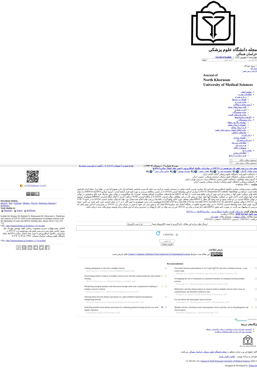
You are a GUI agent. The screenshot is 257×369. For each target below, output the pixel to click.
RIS (10, 203)
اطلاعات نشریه (245, 94)
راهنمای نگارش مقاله (236, 122)
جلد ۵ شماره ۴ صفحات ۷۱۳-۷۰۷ (119, 166)
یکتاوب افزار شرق (227, 356)
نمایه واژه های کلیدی (237, 115)
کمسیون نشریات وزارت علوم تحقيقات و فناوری (233, 332)
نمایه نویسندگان (239, 112)
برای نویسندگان (245, 120)
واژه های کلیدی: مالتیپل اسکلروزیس (227, 211)
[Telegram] (35, 247)
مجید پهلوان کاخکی (248, 171)
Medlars (26, 203)
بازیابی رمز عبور (250, 71)
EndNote (17, 203)
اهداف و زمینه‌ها (239, 99)
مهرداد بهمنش (184, 171)
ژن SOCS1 (191, 211)
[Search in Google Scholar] (237, 172)
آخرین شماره (240, 109)
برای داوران (246, 135)
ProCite (34, 203)
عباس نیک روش (162, 171)
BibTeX (4, 203)
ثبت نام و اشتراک (244, 140)
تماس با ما (247, 150)
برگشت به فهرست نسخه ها (91, 166)
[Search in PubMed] (234, 172)
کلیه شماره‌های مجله (237, 107)
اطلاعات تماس (239, 153)
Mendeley (8, 210)
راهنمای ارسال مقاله (237, 125)
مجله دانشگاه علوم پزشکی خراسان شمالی (208, 352)
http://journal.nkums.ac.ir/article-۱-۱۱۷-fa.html (26, 240)
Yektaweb (253, 365)
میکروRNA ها (203, 211)
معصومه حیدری (225, 171)
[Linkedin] (30, 247)
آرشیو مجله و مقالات (242, 104)
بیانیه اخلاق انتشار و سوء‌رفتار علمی (230, 130)
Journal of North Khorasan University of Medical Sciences (225, 361)
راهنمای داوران (239, 137)
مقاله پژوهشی (239, 217)
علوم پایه (215, 217)
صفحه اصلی (246, 92)
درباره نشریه (240, 97)
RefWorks (5, 206)
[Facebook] (47, 247)
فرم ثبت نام (241, 145)
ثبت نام (254, 68)
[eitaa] (18, 247)
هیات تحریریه (240, 102)
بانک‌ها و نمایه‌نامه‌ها (243, 117)
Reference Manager (47, 203)
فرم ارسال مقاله (238, 127)
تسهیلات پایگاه (240, 148)
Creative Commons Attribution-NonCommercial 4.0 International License (159, 254)
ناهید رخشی (204, 171)
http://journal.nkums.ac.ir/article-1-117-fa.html (25, 226)
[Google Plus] (24, 247)
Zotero (19, 210)
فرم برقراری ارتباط (237, 155)
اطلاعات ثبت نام (239, 143)
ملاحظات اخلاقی (238, 132)
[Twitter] (41, 247)
